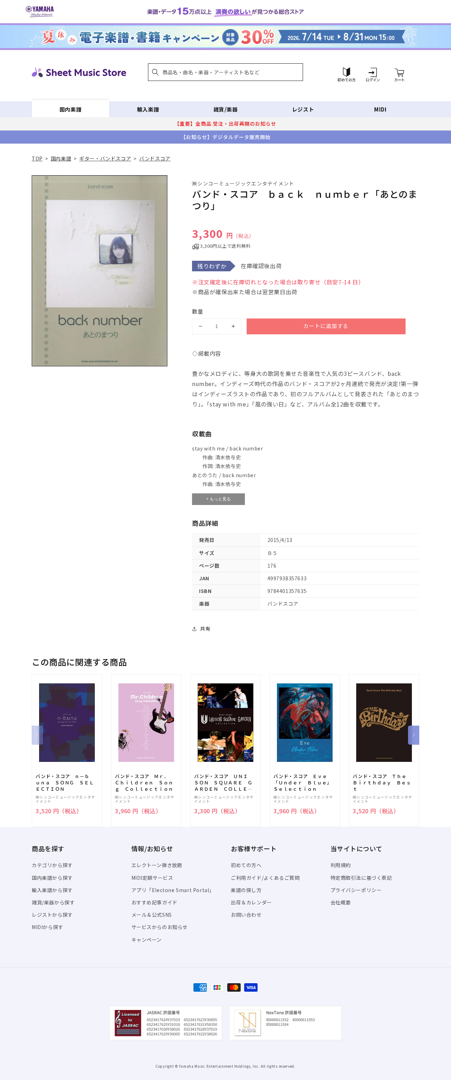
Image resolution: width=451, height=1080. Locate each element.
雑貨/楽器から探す (53, 902)
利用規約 (340, 865)
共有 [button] (205, 628)
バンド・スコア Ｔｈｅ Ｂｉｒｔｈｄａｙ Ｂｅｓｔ (382, 782)
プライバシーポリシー (356, 889)
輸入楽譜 (148, 109)
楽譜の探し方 (246, 889)
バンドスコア (155, 158)
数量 (197, 311)
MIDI (380, 109)
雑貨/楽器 (226, 109)
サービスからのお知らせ (159, 926)
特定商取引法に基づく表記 (361, 877)
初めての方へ (246, 865)
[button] (225, 72)
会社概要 (340, 902)
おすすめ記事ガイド (154, 902)
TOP (37, 158)
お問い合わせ (246, 914)
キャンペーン (146, 939)
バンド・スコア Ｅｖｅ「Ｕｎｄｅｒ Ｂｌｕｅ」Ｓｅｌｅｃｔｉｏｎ (302, 782)
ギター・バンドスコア (105, 158)
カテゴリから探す (52, 865)
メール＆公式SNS (151, 914)
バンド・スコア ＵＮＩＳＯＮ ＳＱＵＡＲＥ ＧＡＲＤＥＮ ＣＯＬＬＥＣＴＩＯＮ (223, 782)
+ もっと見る (218, 499)
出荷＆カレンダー (251, 902)
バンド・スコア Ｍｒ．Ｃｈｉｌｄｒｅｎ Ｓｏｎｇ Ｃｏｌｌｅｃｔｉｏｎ (144, 782)
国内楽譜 (70, 109)
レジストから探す (52, 914)
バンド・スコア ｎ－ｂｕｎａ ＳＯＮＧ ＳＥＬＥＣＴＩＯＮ (65, 782)
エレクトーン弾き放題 (157, 865)
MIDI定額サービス (152, 877)
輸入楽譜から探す (52, 889)
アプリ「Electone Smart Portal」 (173, 889)
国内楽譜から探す (52, 877)
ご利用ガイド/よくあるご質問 (265, 877)
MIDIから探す (47, 926)
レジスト (303, 109)
